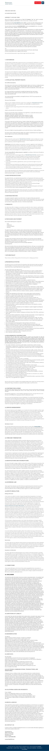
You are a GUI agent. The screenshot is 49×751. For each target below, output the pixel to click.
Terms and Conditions (31, 747)
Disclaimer (39, 747)
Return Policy (23, 747)
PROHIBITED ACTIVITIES (25, 139)
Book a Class (37, 2)
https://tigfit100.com (18, 22)
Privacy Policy (10, 747)
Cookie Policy (16, 747)
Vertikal (39, 746)
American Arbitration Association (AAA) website (14, 505)
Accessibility (24, 749)
